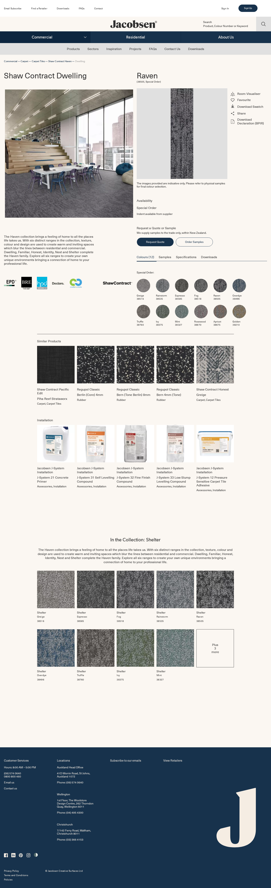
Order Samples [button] (194, 242)
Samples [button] (165, 257)
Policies (8, 879)
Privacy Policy (11, 870)
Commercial (42, 37)
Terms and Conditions (16, 875)
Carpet (24, 61)
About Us (226, 37)
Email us (9, 782)
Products (73, 48)
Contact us (10, 788)
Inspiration (114, 48)
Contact (98, 8)
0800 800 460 (12, 776)
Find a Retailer (39, 8)
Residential (135, 37)
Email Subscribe (13, 8)
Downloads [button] (209, 257)
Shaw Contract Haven (60, 61)
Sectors (93, 48)
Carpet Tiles (38, 61)
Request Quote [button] (155, 242)
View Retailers (172, 760)
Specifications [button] (186, 257)
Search (207, 22)
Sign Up (248, 8)
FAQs (82, 8)
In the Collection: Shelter (135, 540)
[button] (248, 107)
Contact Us (172, 48)
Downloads (63, 8)
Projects (135, 48)
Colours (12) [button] (145, 257)
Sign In (225, 8)
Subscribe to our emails (125, 760)
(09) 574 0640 (12, 773)
